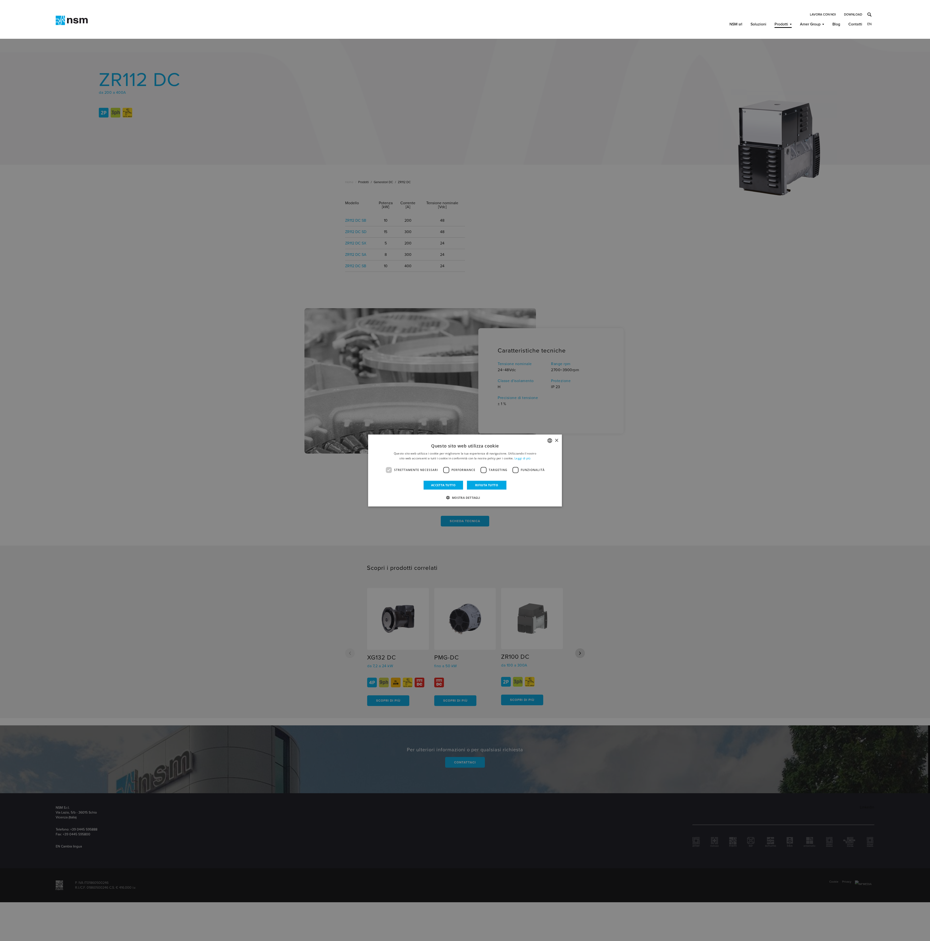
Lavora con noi (823, 14)
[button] (465, 497)
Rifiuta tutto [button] (486, 485)
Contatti (855, 24)
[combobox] (549, 440)
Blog (836, 24)
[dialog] (465, 471)
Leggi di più (522, 458)
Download (853, 14)
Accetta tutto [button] (443, 485)
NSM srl (735, 24)
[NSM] (72, 20)
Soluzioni (758, 24)
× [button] (556, 440)
